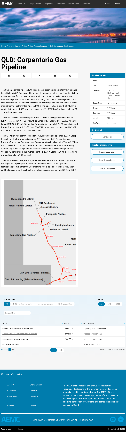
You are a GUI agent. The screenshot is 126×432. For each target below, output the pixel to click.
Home (3, 46)
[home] (8, 3)
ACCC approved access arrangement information (19, 334)
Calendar (107, 4)
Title (4, 324)
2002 (109, 304)
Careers (117, 4)
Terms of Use (6, 429)
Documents (88, 324)
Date (66, 324)
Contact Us (87, 4)
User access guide (107, 168)
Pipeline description (107, 152)
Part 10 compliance (107, 160)
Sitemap (21, 429)
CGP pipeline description (10, 344)
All (7, 304)
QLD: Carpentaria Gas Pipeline (62, 46)
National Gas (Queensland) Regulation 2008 (17, 329)
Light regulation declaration (22, 304)
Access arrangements (45, 304)
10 (54, 350)
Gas (25, 46)
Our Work (61, 4)
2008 (118, 304)
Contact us (107, 137)
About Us (21, 4)
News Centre (73, 4)
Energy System (35, 4)
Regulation (49, 4)
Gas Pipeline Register (38, 46)
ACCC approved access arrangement (15, 339)
